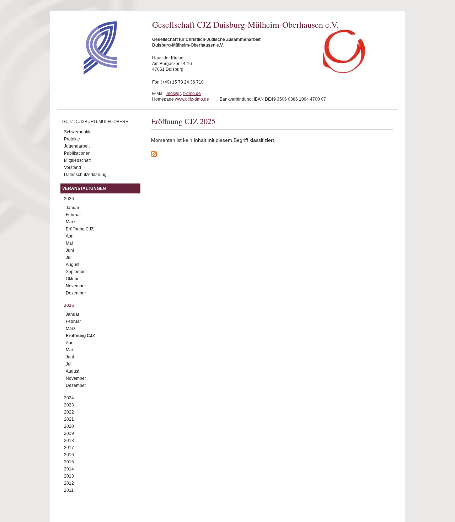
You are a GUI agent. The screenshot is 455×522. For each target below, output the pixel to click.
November (76, 285)
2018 (69, 440)
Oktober (73, 278)
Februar (73, 214)
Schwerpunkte (78, 131)
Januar (72, 207)
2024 (69, 397)
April (70, 236)
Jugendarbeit (77, 146)
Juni (70, 250)
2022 (69, 412)
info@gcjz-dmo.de (183, 93)
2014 (69, 469)
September (76, 271)
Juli (69, 257)
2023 (69, 405)
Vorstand (72, 167)
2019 (69, 433)
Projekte (72, 139)
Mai (69, 243)
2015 (69, 461)
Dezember (76, 293)
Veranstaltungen (84, 188)
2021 (69, 419)
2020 (69, 426)
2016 (69, 454)
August (72, 264)
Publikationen (77, 153)
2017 (69, 447)
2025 (69, 305)
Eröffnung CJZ (79, 229)
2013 (69, 476)
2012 (69, 483)
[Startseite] (87, 73)
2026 (69, 198)
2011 (69, 490)
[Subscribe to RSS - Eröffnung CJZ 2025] (272, 155)
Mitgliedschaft (77, 160)
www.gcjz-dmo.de (192, 99)
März (70, 221)
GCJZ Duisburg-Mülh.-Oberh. (96, 121)
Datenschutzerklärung (85, 174)
